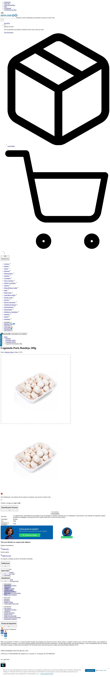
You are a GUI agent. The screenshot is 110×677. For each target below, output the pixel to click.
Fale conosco (7, 584)
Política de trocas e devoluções (12, 593)
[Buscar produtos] (2, 20)
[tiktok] (2, 662)
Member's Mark (9, 352)
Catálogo (6, 588)
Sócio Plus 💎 (8, 325)
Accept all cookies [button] (90, 670)
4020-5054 (6, 549)
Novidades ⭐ (8, 322)
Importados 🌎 (8, 328)
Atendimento (7, 8)
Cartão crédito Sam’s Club (11, 581)
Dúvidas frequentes (9, 588)
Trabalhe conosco (9, 590)
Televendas (7, 575)
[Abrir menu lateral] (2, 13)
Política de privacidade (10, 616)
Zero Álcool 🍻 (8, 330)
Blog (5, 6)
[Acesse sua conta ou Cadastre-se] (5, 25)
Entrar (11, 32)
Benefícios (7, 600)
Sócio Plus (7, 3)
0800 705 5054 (7, 556)
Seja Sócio (7, 23)
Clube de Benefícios (9, 5)
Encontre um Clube (9, 591)
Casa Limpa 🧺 (8, 327)
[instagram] (4, 662)
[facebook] (1, 662)
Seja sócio (7, 599)
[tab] (36, 389)
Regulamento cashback (10, 595)
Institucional (7, 2)
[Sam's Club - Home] (9, 16)
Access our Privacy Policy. (46, 673)
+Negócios (7, 611)
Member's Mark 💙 (9, 324)
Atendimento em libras (10, 10)
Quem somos (7, 587)
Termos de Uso (8, 614)
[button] (101, 670)
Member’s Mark (8, 602)
